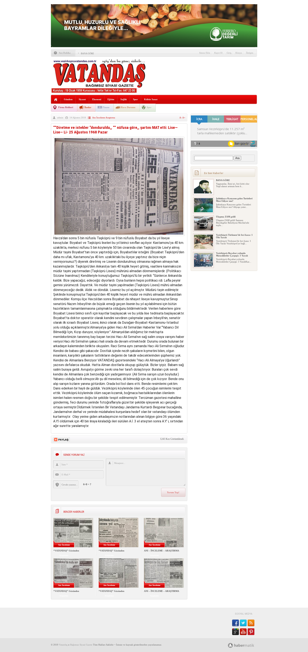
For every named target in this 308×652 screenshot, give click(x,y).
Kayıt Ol (218, 53)
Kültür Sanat (151, 99)
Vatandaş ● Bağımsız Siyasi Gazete (75, 644)
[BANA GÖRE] (203, 193)
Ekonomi (96, 99)
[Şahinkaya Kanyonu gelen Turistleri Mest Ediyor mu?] (203, 211)
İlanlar (87, 107)
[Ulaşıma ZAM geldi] (203, 229)
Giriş (229, 53)
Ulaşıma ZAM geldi (226, 216)
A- (180, 117)
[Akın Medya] (230, 645)
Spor (135, 99)
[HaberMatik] (245, 645)
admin (60, 117)
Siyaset (82, 99)
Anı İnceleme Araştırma (103, 117)
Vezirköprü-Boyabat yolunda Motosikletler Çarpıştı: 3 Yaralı (232, 254)
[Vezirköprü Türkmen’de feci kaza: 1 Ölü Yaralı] (203, 247)
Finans (106, 107)
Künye (239, 53)
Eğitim (110, 99)
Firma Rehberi (65, 107)
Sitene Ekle (204, 53)
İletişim (249, 53)
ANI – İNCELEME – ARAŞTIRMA (161, 550)
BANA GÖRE (87, 53)
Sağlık (123, 99)
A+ (183, 117)
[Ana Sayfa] (56, 99)
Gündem (68, 99)
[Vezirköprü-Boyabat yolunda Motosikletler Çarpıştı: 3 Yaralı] (203, 266)
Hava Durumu (128, 107)
